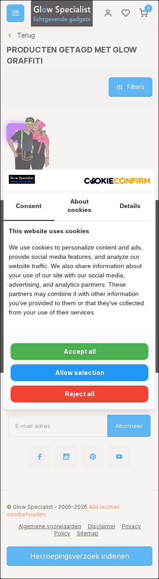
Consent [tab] (29, 205)
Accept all (80, 351)
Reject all (80, 393)
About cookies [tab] (79, 206)
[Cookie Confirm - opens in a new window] (117, 180)
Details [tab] (130, 205)
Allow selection (79, 372)
